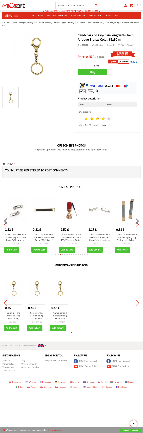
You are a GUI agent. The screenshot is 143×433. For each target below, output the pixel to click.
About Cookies (8, 370)
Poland (33, 387)
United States (93, 387)
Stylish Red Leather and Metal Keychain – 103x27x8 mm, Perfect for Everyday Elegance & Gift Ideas (71, 237)
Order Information (29, 364)
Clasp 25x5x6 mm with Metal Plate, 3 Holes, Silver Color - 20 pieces (99, 237)
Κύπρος (76, 387)
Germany (62, 382)
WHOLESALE (95, 15)
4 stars (103, 118)
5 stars (109, 118)
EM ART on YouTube (87, 366)
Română (47, 382)
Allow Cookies (130, 430)
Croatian (90, 382)
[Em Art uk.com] (13, 5)
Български (17, 382)
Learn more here (55, 430)
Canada (109, 387)
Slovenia (62, 387)
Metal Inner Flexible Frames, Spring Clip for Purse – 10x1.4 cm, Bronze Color (127, 237)
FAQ (23, 360)
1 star (86, 118)
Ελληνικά (32, 382)
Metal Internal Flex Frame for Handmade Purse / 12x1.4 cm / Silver (44, 237)
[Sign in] (125, 5)
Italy (21, 387)
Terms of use (8, 367)
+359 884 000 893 (91, 11)
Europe (131, 382)
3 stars (97, 118)
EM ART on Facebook (88, 361)
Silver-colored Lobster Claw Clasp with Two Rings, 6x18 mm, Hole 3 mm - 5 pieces (16, 237)
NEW (40, 15)
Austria (76, 382)
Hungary (117, 382)
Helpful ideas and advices (56, 360)
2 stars (92, 118)
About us (6, 360)
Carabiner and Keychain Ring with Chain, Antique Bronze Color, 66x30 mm (14, 315)
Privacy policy (8, 364)
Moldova (123, 387)
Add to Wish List (127, 45)
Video (118, 15)
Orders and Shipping (30, 367)
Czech (103, 382)
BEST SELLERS (78, 15)
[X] (3, 430)
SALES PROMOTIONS (57, 15)
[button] (55, 254)
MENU (8, 16)
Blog (108, 15)
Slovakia (47, 387)
